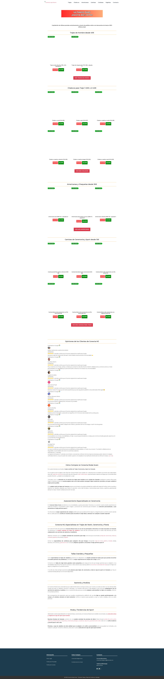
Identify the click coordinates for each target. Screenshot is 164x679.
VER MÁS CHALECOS (82, 171)
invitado (110, 541)
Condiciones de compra (77, 662)
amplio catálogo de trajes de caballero (68, 530)
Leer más (110, 455)
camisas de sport (56, 620)
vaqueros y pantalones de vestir (92, 620)
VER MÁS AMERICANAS (82, 229)
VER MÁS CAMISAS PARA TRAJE (82, 325)
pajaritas (55, 537)
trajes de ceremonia (58, 474)
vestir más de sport (83, 474)
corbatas (50, 537)
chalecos (114, 535)
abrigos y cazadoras (79, 620)
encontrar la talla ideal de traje (99, 564)
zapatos (66, 537)
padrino (105, 541)
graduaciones (63, 542)
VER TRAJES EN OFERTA (82, 78)
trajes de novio (99, 541)
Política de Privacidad (51, 661)
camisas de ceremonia (105, 535)
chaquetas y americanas (67, 620)
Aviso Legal (49, 658)
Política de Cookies (51, 664)
